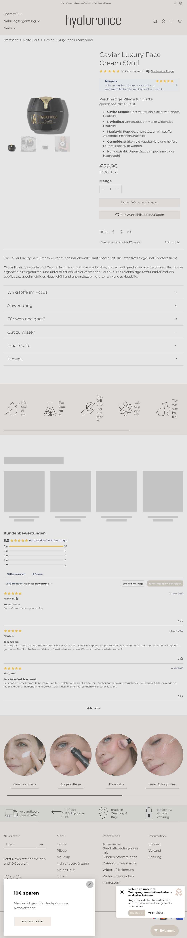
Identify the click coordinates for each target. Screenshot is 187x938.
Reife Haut (31, 40)
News (8, 28)
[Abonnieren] (41, 844)
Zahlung (154, 857)
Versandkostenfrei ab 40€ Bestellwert (88, 3)
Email (9, 844)
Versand (154, 850)
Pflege (62, 850)
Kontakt (154, 844)
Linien (61, 876)
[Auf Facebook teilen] (113, 232)
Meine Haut (66, 870)
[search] (155, 21)
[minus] (103, 189)
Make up (63, 857)
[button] (139, 202)
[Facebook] (175, 3)
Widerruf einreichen (118, 876)
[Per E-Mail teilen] (129, 232)
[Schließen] (90, 884)
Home (61, 844)
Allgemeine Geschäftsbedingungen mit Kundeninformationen (121, 850)
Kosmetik (11, 14)
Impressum (111, 882)
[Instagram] (180, 3)
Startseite (11, 40)
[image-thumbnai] (11, 144)
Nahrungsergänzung (20, 21)
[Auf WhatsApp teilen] (121, 232)
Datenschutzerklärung (120, 863)
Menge (105, 181)
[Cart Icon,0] (179, 21)
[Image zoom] (46, 93)
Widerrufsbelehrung (118, 870)
